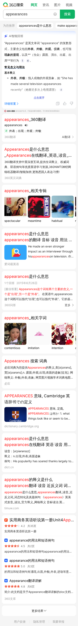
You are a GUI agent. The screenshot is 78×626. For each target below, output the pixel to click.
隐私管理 (39, 621)
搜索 (67, 14)
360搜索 (14, 5)
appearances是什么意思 (35, 25)
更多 (68, 305)
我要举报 (58, 621)
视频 (69, 5)
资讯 (45, 5)
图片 (57, 5)
